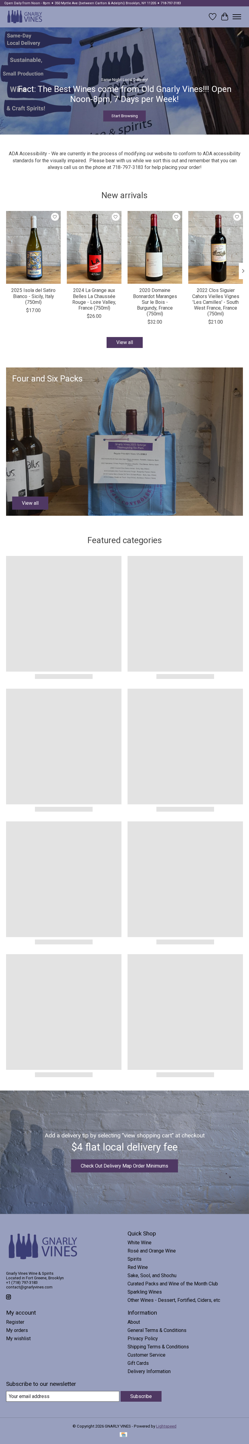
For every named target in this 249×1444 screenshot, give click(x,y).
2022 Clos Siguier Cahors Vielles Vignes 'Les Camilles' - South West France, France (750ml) (215, 302)
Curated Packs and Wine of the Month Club (173, 1284)
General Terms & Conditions (157, 1330)
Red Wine (138, 1267)
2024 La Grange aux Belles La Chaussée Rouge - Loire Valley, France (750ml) (94, 299)
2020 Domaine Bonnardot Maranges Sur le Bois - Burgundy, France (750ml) (155, 302)
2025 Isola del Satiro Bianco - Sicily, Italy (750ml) (33, 296)
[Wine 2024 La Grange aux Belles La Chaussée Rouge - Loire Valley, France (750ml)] (94, 247)
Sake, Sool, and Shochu (152, 1275)
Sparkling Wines (145, 1292)
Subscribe (141, 1396)
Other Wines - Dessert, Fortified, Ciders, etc (174, 1300)
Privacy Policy (143, 1338)
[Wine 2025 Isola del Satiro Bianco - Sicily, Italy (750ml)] (33, 247)
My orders (17, 1330)
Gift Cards (138, 1363)
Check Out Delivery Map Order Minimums (124, 1166)
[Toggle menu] (237, 17)
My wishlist (18, 1338)
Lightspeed (166, 1426)
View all (124, 342)
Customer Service (146, 1355)
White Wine (140, 1242)
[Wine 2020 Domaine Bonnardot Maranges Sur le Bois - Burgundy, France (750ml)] (155, 247)
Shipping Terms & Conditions (158, 1347)
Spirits (135, 1259)
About (134, 1322)
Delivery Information (149, 1371)
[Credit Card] (123, 1435)
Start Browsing (124, 116)
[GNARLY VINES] (25, 16)
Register (15, 1322)
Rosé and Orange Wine (152, 1251)
